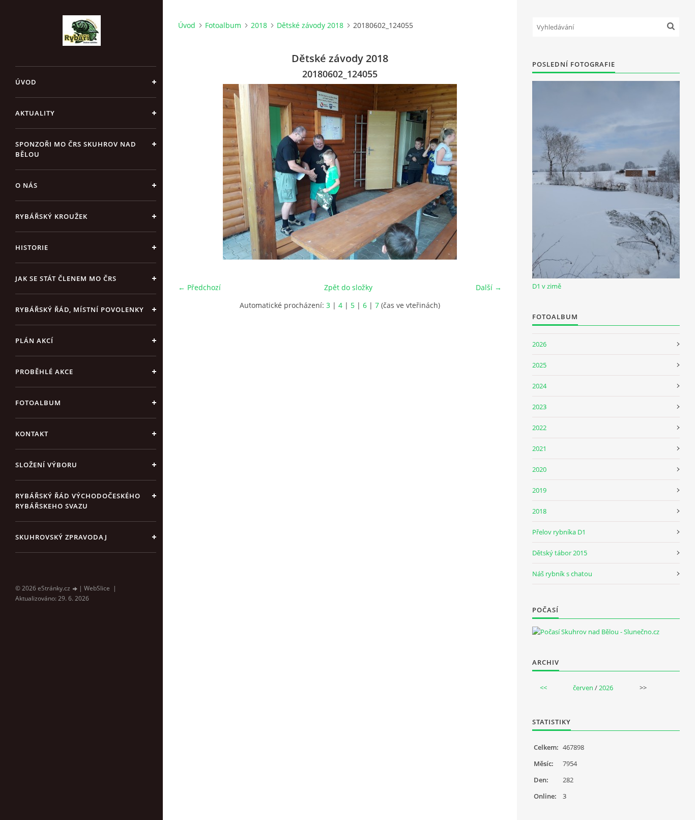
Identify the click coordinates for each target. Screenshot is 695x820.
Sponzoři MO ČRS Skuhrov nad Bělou (75, 149)
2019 (539, 490)
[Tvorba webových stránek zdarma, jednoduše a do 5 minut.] (75, 588)
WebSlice (97, 588)
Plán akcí (34, 340)
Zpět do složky (348, 287)
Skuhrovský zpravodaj (61, 537)
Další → (489, 287)
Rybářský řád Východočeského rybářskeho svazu (77, 501)
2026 (539, 344)
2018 (259, 25)
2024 (539, 385)
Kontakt (31, 433)
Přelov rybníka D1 (559, 531)
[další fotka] (485, 172)
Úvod (26, 82)
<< (543, 687)
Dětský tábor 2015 (559, 552)
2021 (539, 448)
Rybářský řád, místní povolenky (79, 309)
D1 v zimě (546, 286)
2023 (539, 406)
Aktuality (35, 113)
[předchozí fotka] (194, 172)
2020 (539, 469)
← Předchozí (199, 287)
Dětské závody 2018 (310, 25)
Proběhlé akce (44, 371)
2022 (539, 427)
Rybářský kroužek (51, 216)
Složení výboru (46, 464)
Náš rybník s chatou (562, 573)
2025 (539, 365)
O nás (26, 185)
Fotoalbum (38, 402)
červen (583, 687)
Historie (31, 247)
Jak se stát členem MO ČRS (66, 278)
